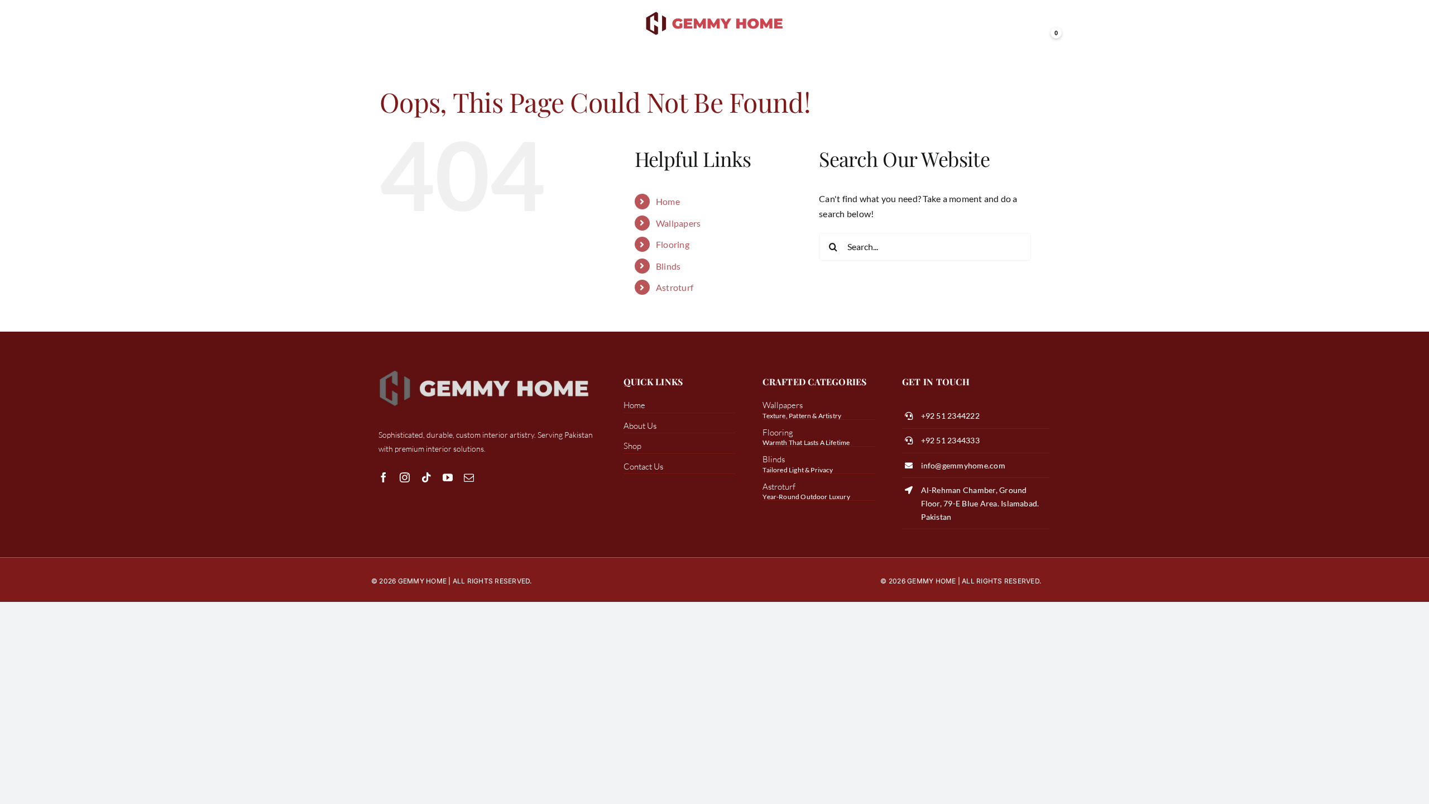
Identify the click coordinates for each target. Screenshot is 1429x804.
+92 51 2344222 (950, 415)
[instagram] (405, 477)
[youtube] (448, 477)
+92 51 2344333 (950, 440)
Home (668, 201)
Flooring (672, 244)
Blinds (668, 266)
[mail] (469, 477)
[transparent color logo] (715, 12)
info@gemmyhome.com (963, 465)
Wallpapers (678, 223)
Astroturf (674, 287)
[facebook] (383, 477)
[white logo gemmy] (484, 369)
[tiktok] (426, 477)
